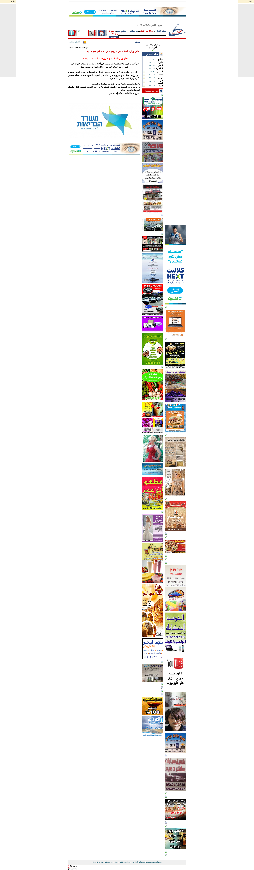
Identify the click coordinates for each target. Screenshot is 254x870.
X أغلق (13, 1)
